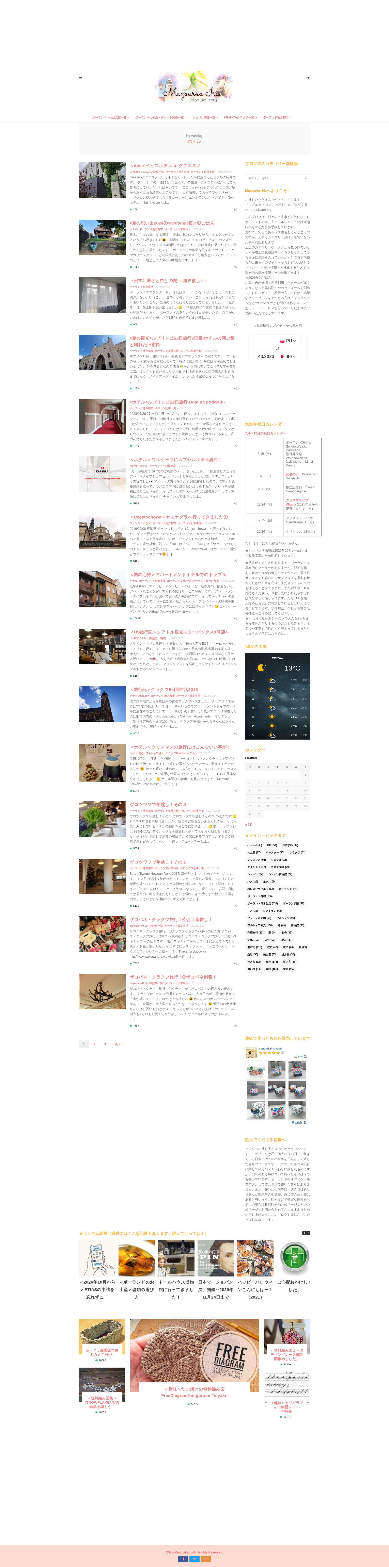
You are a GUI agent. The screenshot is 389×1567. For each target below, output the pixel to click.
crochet (254, 845)
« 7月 (249, 824)
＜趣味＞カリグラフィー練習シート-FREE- (286, 1407)
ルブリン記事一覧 (190, 350)
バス (252, 881)
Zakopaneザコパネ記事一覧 (146, 925)
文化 (253, 939)
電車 (288, 969)
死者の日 (292, 474)
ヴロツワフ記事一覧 (192, 810)
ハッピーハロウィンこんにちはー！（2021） (255, 1289)
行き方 (254, 961)
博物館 (297, 925)
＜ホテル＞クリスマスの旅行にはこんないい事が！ (180, 747)
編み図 (269, 954)
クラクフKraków (140, 695)
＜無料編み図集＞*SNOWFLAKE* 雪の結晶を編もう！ (102, 1402)
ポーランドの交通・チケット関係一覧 (159, 117)
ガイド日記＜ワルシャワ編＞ (147, 753)
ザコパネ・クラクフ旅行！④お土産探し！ (171, 919)
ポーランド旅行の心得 (205, 580)
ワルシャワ (285, 918)
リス (252, 910)
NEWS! (134, 465)
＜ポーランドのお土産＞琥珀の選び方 (136, 1289)
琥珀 (288, 947)
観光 (272, 961)
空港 (252, 954)
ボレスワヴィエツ (260, 888)
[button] (308, 1233)
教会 (287, 932)
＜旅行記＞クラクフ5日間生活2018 (164, 689)
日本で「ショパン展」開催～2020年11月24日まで (215, 1289)
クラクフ (297, 852)
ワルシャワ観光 (260, 925)
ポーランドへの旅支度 (163, 465)
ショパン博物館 (280, 874)
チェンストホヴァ (140, 523)
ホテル (134, 229)
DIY (272, 845)
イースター (275, 852)
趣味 (272, 969)
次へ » (119, 1044)
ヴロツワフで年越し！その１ (158, 862)
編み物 (288, 954)
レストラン (272, 910)
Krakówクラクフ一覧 (239, 117)
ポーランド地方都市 (276, 117)
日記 (286, 939)
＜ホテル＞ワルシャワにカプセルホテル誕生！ (176, 459)
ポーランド (288, 888)
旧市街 (254, 947)
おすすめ (290, 845)
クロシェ (279, 859)
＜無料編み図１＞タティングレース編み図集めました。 (286, 1354)
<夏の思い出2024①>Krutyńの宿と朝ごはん (172, 223)
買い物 (254, 969)
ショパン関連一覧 (203, 117)
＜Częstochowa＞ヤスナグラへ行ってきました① (179, 517)
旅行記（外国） (158, 638)
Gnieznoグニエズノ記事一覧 (147, 171)
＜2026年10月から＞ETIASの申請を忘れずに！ (97, 1289)
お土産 (254, 852)
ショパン (255, 874)
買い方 (289, 961)
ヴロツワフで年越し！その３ (158, 804)
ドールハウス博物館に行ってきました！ (176, 1289)
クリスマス (256, 859)
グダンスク (256, 867)
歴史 (272, 947)
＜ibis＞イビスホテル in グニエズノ (165, 165)
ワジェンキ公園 (259, 918)
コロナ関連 (280, 867)
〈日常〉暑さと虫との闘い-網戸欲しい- (168, 280)
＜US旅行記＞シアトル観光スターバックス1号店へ (180, 632)
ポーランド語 (293, 903)
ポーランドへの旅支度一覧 (109, 117)
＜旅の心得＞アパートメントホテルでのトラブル (178, 574)
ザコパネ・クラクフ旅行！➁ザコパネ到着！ (173, 977)
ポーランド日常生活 (203, 171)
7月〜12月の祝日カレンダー (265, 433)
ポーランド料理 (260, 896)
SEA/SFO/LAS (138, 638)
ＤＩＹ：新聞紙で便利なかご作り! (102, 1352)
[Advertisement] (194, 32)
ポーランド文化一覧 (179, 580)
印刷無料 (255, 932)
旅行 (270, 939)
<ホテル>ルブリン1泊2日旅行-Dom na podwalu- (177, 402)
